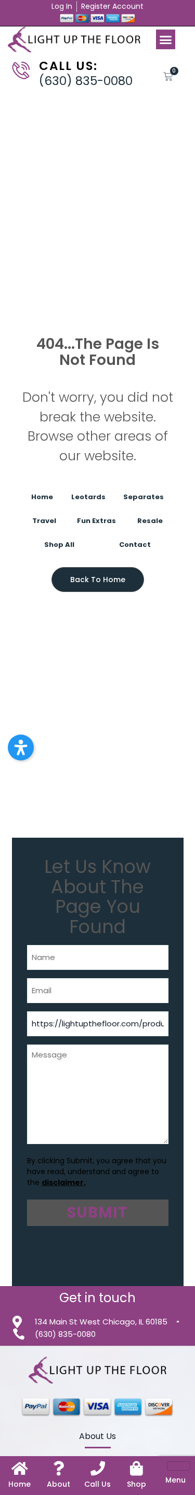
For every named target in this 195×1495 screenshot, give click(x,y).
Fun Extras (96, 521)
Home (42, 497)
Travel (44, 521)
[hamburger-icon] (178, 1466)
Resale (150, 521)
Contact (135, 544)
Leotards (88, 497)
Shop (136, 1484)
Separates (143, 497)
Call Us (97, 1484)
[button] (166, 39)
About (58, 1484)
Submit (97, 1212)
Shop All (59, 544)
